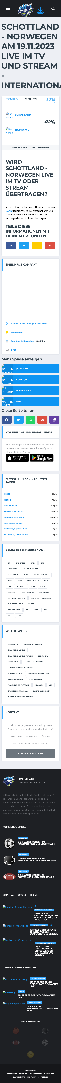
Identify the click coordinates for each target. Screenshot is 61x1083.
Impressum (43, 1077)
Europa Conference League (21, 668)
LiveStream (13, 569)
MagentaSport (31, 569)
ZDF (19, 615)
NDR (10, 580)
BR (9, 563)
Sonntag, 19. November (22, 341)
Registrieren (36, 1074)
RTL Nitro (21, 586)
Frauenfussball (15, 679)
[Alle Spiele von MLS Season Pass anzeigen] (15, 979)
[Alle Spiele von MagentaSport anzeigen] (14, 1003)
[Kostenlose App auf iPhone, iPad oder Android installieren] (40, 11)
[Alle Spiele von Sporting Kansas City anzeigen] (17, 907)
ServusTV (12, 592)
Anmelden (23, 1074)
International (12, 99)
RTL (9, 586)
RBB (46, 580)
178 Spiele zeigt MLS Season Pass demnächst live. (44, 984)
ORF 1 (19, 580)
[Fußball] (45, 1042)
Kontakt (31, 1077)
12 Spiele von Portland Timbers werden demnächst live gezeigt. (44, 932)
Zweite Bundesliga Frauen (20, 697)
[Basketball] (16, 1030)
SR (27, 610)
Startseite (12, 1074)
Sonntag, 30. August (14, 517)
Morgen (8, 500)
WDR (10, 615)
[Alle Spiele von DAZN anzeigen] (9, 992)
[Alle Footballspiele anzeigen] (9, 876)
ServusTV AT (28, 592)
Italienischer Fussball (18, 685)
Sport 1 (31, 604)
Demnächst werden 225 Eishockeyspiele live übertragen (37, 859)
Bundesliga (13, 644)
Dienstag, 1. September (15, 529)
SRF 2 (36, 610)
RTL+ (33, 586)
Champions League (16, 650)
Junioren (39, 685)
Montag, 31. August (13, 523)
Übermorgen (10, 506)
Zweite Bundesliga (41, 691)
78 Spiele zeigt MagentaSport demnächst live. (42, 1008)
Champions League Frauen (20, 656)
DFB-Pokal (43, 656)
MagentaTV (13, 575)
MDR (26, 575)
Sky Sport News (15, 604)
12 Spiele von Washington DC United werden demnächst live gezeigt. (44, 950)
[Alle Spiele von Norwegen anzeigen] (9, 130)
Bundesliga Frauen (33, 644)
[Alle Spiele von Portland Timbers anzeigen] (15, 926)
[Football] (16, 1042)
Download (49, 1074)
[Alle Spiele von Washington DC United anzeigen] (18, 940)
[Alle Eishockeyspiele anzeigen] (9, 860)
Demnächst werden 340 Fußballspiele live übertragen (36, 843)
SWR (46, 610)
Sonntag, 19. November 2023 (50, 101)
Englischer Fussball (33, 662)
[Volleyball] (30, 1054)
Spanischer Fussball (17, 691)
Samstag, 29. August (14, 511)
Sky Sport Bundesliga (41, 598)
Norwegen (22, 130)
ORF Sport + (33, 580)
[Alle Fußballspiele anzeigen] (9, 843)
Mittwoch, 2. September (16, 535)
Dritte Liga (13, 662)
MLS (50, 685)
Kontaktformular (30, 753)
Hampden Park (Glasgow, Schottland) (29, 324)
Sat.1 (42, 586)
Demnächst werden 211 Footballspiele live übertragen (36, 876)
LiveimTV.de (30, 1070)
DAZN (9, 210)
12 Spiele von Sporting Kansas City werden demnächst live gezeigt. (46, 916)
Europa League (15, 673)
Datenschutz (19, 1077)
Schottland (23, 114)
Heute (7, 494)
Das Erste (20, 563)
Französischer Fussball (39, 673)
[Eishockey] (45, 1030)
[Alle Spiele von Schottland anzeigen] (9, 115)
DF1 (42, 563)
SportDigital (14, 610)
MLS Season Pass (41, 575)
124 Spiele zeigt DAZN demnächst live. (36, 996)
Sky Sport (44, 592)
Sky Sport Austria (16, 598)
